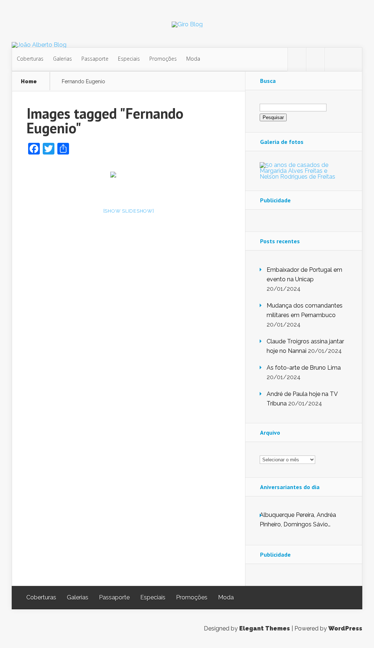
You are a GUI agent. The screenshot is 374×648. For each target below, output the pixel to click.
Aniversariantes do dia (290, 487)
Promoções (163, 58)
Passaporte (94, 58)
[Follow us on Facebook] (315, 59)
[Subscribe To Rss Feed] (334, 59)
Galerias (62, 58)
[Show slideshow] (128, 211)
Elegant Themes (264, 628)
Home (29, 81)
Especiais (129, 58)
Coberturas (30, 58)
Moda (193, 58)
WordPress (345, 628)
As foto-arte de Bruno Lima (304, 367)
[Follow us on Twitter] (297, 59)
